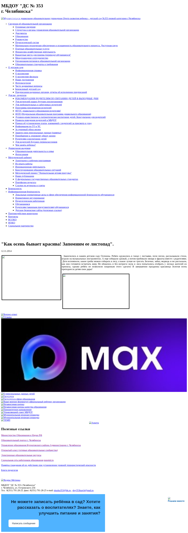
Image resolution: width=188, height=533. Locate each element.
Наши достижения (24, 79)
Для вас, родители (17, 95)
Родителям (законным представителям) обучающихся (42, 207)
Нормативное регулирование (30, 198)
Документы (21, 33)
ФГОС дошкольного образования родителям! (38, 111)
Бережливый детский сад (28, 89)
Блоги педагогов (9, 470)
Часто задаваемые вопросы (28, 86)
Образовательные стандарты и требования (36, 64)
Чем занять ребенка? (25, 145)
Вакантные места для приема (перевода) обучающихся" (43, 55)
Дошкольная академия (19, 148)
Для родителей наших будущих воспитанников (39, 101)
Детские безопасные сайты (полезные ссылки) (38, 210)
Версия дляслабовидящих (13, 17)
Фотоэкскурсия (23, 83)
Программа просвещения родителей (33, 107)
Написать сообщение (23, 523)
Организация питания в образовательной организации (42, 61)
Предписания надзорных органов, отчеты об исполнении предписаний (51, 92)
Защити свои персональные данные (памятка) (38, 132)
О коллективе (22, 73)
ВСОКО (12, 219)
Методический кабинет (20, 157)
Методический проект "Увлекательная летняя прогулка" (43, 173)
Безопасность (15, 188)
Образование (21, 36)
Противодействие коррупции (23, 213)
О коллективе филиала (26, 76)
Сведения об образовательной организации (30, 24)
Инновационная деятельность (30, 167)
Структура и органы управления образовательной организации (47, 30)
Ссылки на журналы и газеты (30, 185)
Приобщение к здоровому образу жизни (35, 135)
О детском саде (15, 67)
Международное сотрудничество (31, 58)
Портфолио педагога (25, 182)
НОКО (11, 222)
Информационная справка (28, 70)
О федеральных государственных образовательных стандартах (46, 179)
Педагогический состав (27, 42)
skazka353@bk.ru (62, 490)
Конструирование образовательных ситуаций (38, 170)
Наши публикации (24, 176)
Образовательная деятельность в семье (34, 151)
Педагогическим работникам (30, 201)
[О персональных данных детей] (18, 393)
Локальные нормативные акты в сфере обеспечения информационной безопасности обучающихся (64, 194)
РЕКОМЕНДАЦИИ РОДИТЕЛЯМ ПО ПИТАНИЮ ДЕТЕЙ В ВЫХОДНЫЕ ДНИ (56, 98)
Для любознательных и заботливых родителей (38, 104)
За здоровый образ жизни (28, 129)
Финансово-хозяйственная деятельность (35, 52)
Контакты (13, 216)
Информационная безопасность (24, 191)
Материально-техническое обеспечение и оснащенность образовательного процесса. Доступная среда (66, 45)
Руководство (21, 39)
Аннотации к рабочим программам (33, 160)
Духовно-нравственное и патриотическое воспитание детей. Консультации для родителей (60, 117)
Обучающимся (22, 204)
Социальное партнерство (20, 226)
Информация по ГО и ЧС (28, 126)
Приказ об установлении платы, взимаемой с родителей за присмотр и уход (53, 123)
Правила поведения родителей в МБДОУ (36, 120)
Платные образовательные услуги (32, 49)
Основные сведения (25, 27)
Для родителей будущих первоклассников (36, 142)
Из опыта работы (23, 164)
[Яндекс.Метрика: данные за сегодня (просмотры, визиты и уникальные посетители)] (10, 480)
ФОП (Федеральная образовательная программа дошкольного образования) (53, 114)
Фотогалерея (21, 154)
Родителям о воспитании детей (31, 139)
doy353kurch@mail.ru (83, 490)
